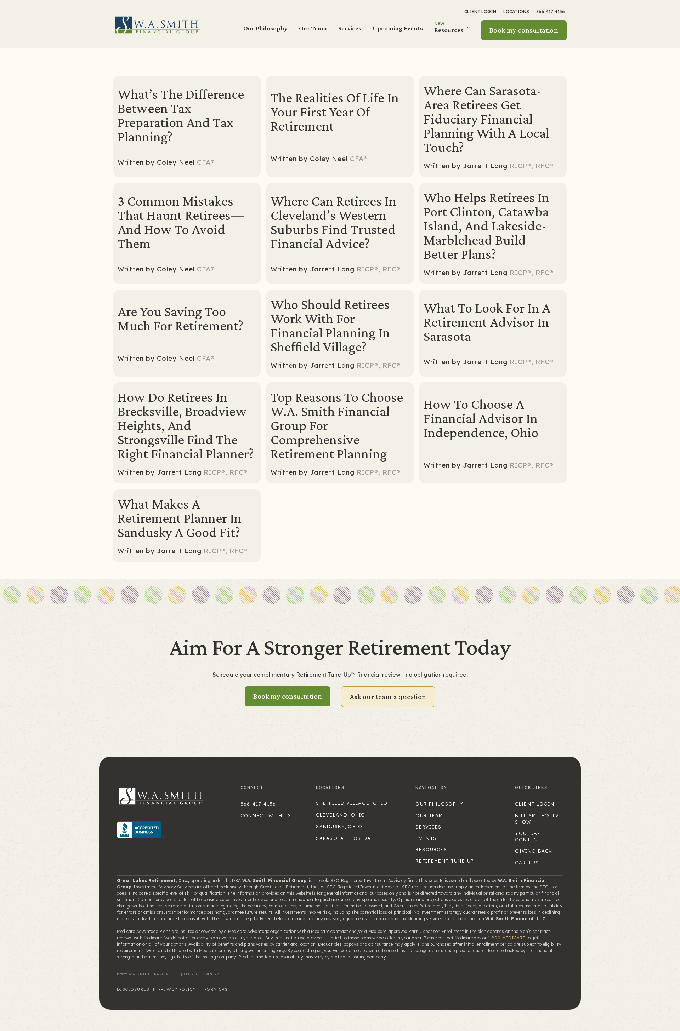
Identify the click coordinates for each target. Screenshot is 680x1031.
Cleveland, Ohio (341, 815)
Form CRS (216, 989)
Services (349, 28)
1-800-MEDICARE (506, 937)
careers (527, 862)
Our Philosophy (265, 28)
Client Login (480, 11)
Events (425, 838)
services (428, 827)
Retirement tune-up (444, 861)
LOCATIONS (516, 11)
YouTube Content (528, 836)
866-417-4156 (550, 11)
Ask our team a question (388, 696)
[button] (453, 30)
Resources (431, 849)
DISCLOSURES (133, 989)
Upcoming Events (398, 28)
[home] (157, 24)
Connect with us (265, 815)
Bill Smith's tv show (537, 819)
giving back (533, 851)
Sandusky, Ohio (339, 826)
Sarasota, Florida (343, 838)
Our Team (313, 28)
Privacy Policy (177, 989)
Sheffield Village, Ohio (351, 803)
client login (534, 804)
